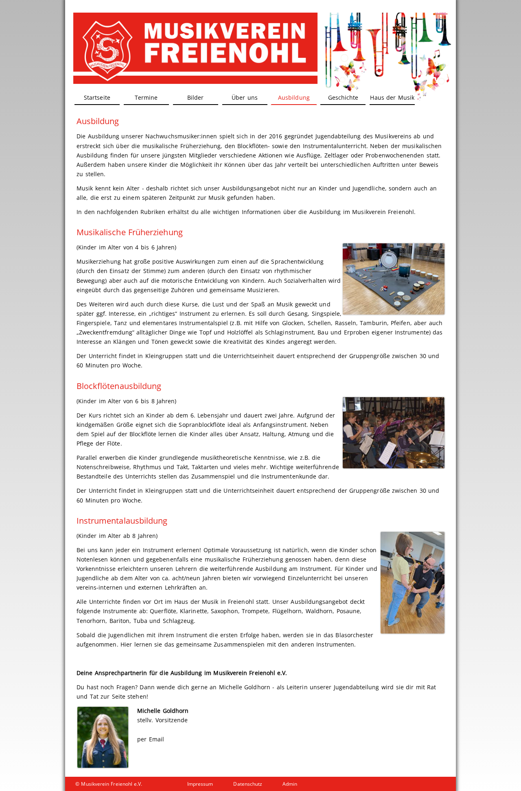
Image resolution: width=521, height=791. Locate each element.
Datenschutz (247, 784)
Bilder (195, 97)
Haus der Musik (392, 97)
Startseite (97, 97)
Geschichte (343, 97)
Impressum (200, 784)
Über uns (245, 97)
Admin (289, 784)
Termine (146, 97)
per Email (150, 739)
